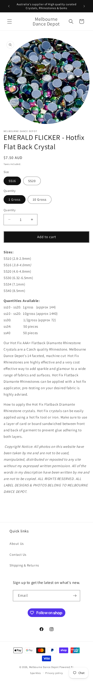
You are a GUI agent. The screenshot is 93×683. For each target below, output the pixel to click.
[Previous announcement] (9, 6)
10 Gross (39, 199)
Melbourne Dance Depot (44, 667)
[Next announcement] (84, 6)
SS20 (32, 181)
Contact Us (18, 554)
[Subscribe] (74, 595)
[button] (9, 21)
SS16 (12, 181)
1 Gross (15, 199)
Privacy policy (54, 673)
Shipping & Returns (24, 565)
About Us (17, 543)
